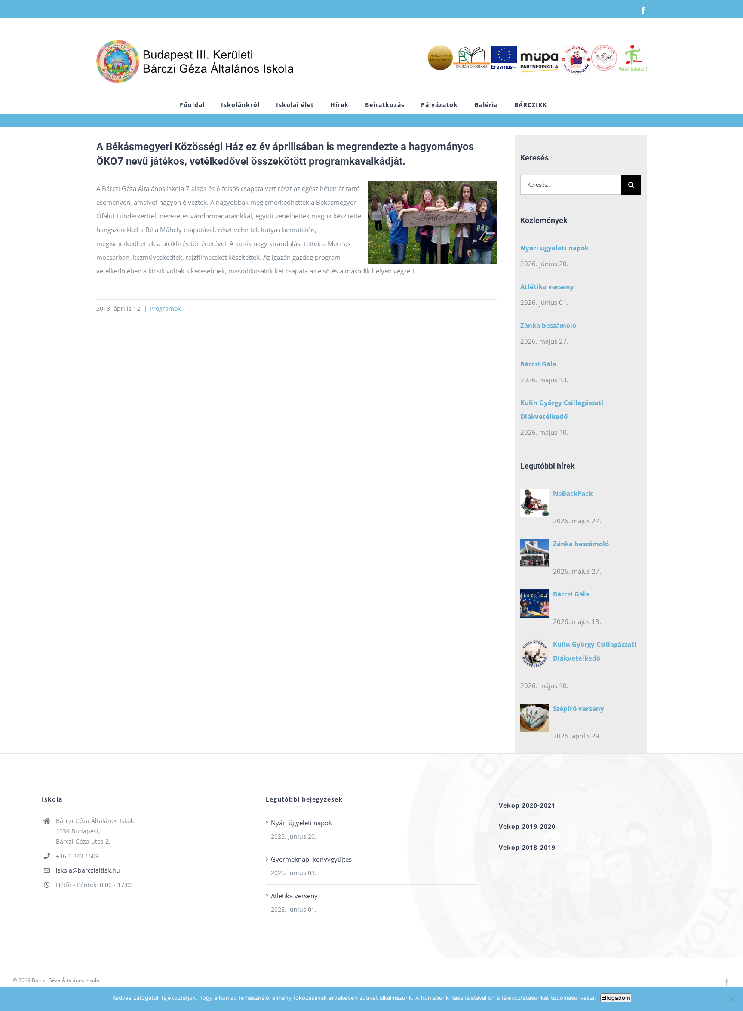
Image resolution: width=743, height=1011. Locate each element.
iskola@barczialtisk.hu (88, 870)
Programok (165, 308)
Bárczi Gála (538, 364)
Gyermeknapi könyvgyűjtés (311, 859)
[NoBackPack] (534, 505)
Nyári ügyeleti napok (554, 247)
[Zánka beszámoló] (534, 555)
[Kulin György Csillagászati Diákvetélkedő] (534, 655)
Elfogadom (615, 997)
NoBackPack (573, 493)
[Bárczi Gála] (534, 605)
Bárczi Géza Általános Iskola (65, 980)
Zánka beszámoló (548, 325)
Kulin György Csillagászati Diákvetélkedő (562, 409)
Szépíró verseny (578, 708)
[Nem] (732, 999)
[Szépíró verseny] (534, 720)
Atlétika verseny (547, 286)
